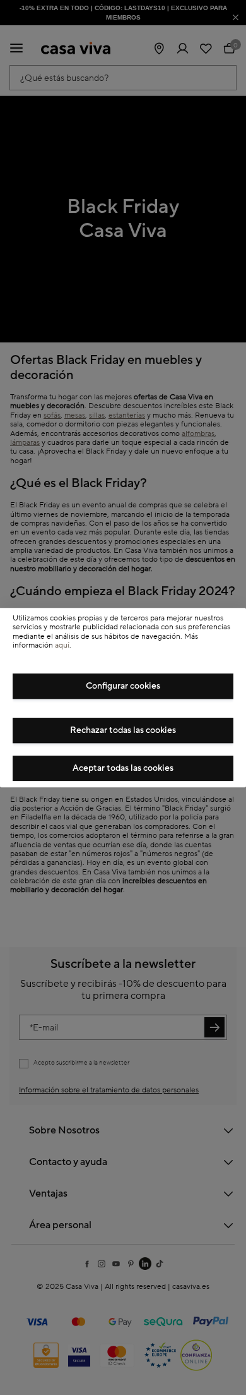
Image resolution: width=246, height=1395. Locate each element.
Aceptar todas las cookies (123, 768)
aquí (62, 645)
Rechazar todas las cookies (123, 730)
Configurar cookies (123, 686)
